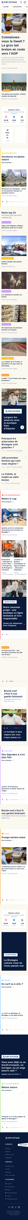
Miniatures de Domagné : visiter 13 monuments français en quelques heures (14, 191)
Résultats (8, 1172)
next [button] (27, 7)
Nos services (9, 1166)
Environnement (12, 1193)
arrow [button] (3, 202)
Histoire (7, 1148)
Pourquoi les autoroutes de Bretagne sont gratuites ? (10, 443)
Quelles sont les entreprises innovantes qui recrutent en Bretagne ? (12, 530)
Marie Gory (12, 266)
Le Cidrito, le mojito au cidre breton (10, 477)
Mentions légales (14, 1214)
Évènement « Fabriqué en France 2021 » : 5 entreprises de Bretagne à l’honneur (7, 565)
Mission (7, 1151)
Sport (9, 1196)
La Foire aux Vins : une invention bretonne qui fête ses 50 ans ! (12, 652)
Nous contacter (10, 1175)
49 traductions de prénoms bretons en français (12, 329)
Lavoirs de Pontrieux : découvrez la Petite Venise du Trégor (13, 789)
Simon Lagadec (13, 230)
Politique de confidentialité (13, 1213)
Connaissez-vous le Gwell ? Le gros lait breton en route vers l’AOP (13, 45)
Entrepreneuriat (12, 1199)
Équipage (8, 1157)
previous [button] (1, 7)
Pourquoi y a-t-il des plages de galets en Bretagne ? (13, 1117)
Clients (7, 1169)
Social (9, 1207)
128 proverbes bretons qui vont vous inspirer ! (11, 460)
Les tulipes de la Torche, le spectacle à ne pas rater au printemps (12, 364)
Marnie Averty (13, 383)
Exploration (9, 258)
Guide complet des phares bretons (12, 263)
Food (7, 32)
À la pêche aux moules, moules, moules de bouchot (14, 95)
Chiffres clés (9, 1154)
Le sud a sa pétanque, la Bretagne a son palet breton (12, 1014)
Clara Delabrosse (21, 574)
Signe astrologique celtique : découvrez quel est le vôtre (13, 227)
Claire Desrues (13, 68)
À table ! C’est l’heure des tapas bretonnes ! (14, 379)
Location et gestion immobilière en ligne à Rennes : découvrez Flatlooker (20, 565)
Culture (7, 222)
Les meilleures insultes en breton (12, 296)
